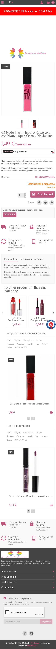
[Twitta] (45, 202)
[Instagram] (31, 633)
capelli (29, 344)
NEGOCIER (9, 214)
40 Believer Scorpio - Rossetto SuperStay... (40, 320)
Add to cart (45, 194)
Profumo (10, 344)
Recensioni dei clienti (31, 259)
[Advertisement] (28, 31)
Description (11, 259)
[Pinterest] (51, 202)
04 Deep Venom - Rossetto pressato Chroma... (31, 496)
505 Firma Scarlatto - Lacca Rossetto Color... (16, 320)
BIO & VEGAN (21, 348)
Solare (9, 348)
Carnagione (28, 340)
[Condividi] (39, 202)
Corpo (45, 344)
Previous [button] (28, 418)
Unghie (17, 340)
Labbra (39, 340)
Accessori (20, 344)
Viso (37, 344)
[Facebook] (24, 633)
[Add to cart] (51, 412)
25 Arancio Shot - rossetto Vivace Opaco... (30, 403)
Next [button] (33, 418)
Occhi (9, 340)
